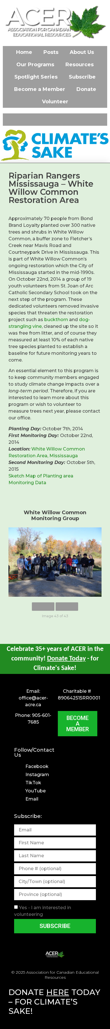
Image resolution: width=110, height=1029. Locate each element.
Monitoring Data (27, 482)
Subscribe (82, 77)
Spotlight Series (36, 77)
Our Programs (35, 64)
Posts (50, 52)
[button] (55, 119)
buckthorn (56, 319)
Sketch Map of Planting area (40, 476)
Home (24, 52)
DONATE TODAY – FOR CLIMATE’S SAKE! (54, 1001)
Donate (86, 89)
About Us (82, 52)
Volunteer (55, 102)
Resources (79, 64)
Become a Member (39, 89)
